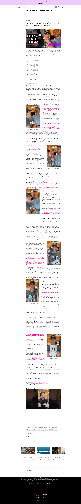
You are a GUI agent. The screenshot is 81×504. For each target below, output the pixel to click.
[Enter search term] (56, 7)
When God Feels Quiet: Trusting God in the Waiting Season (58, 456)
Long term (46, 431)
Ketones (45, 427)
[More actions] (60, 20)
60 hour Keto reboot (41, 429)
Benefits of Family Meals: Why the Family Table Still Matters (27, 456)
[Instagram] (38, 495)
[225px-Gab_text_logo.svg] (42, 495)
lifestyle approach (40, 431)
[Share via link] (33, 436)
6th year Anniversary (29, 431)
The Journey (35, 431)
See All (64, 444)
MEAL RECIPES (30, 14)
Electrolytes (28, 429)
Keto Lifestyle (28, 427)
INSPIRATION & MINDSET (30, 433)
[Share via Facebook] (26, 436)
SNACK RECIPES (48, 14)
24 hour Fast (50, 431)
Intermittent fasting (33, 429)
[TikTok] (39, 495)
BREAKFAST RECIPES (39, 14)
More (54, 14)
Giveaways (46, 429)
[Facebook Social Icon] (36, 495)
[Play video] (43, 38)
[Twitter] (43, 495)
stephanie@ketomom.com (40, 497)
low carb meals (56, 431)
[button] (62, 7)
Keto (32, 427)
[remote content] (43, 415)
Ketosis (49, 427)
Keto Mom (36, 427)
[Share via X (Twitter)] (28, 436)
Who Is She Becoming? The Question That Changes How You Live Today (43, 456)
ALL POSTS (23, 14)
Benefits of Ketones (54, 427)
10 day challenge (51, 429)
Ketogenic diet (41, 427)
